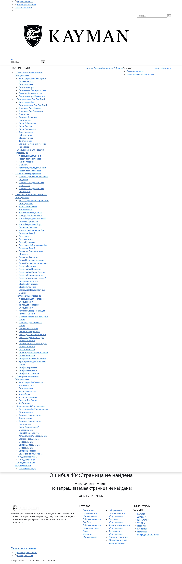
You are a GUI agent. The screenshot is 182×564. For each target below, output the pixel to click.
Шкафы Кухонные (27, 287)
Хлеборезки (24, 403)
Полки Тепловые (27, 349)
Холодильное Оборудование (30, 406)
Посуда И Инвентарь (26, 456)
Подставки (24, 236)
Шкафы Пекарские (28, 370)
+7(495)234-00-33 (25, 1)
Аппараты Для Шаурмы (30, 108)
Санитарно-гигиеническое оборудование (90, 513)
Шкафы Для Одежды (28, 284)
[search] (43, 61)
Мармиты (23, 164)
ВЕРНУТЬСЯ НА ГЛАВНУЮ (91, 495)
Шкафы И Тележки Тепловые (32, 358)
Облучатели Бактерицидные (32, 90)
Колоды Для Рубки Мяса (30, 215)
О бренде (118, 68)
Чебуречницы (25, 135)
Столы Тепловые (27, 355)
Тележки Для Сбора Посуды (32, 272)
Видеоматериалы (135, 71)
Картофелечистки (27, 391)
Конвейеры (24, 394)
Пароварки (24, 147)
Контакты (166, 68)
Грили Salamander (27, 123)
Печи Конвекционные (29, 331)
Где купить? (108, 68)
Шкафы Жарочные (28, 367)
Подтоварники (26, 239)
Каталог (90, 68)
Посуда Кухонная (27, 459)
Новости (158, 68)
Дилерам (98, 68)
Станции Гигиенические (30, 93)
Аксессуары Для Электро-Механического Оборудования (31, 385)
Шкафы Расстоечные (29, 373)
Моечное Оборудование (28, 173)
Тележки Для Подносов (30, 269)
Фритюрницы (25, 141)
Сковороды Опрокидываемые (33, 352)
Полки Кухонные (27, 242)
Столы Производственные (31, 260)
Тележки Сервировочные (31, 275)
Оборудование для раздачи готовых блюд (92, 528)
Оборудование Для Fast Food (30, 99)
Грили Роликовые (27, 129)
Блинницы (24, 114)
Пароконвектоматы (28, 328)
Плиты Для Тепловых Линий (32, 334)
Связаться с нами (23, 7)
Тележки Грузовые (27, 266)
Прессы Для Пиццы (28, 400)
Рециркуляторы (26, 87)
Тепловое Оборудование (28, 295)
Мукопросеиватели (28, 397)
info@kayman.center (26, 4)
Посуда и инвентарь (118, 537)
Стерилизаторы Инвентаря (32, 96)
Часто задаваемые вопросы (140, 74)
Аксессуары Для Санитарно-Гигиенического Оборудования (32, 81)
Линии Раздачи (26, 161)
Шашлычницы (26, 138)
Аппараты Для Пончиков (31, 111)
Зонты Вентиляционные (30, 212)
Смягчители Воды (27, 468)
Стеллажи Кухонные (28, 257)
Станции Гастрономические (32, 144)
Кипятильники (26, 132)
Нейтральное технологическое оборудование (117, 513)
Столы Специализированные (33, 263)
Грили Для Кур (25, 126)
